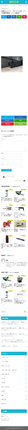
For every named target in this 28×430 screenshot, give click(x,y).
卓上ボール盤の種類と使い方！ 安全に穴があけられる (13, 334)
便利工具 (14, 1)
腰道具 (3, 391)
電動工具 (4, 399)
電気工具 (4, 403)
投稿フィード (4, 416)
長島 (7, 260)
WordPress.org (5, 420)
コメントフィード (5, 418)
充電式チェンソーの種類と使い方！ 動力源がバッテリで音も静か (13, 323)
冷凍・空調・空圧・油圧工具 (9, 370)
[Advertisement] (14, 38)
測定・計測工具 (6, 386)
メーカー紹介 (5, 361)
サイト (2, 164)
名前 (2, 153)
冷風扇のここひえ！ (10, 346)
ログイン (3, 414)
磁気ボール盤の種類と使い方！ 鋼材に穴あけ (13, 329)
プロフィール (5, 357)
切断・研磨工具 (6, 374)
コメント (3, 139)
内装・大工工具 (6, 365)
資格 (3, 395)
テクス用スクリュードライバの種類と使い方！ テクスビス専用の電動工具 (13, 341)
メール (3, 158)
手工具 (3, 378)
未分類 (3, 382)
